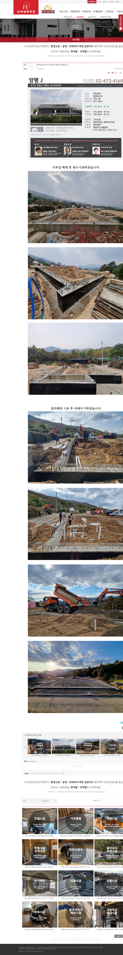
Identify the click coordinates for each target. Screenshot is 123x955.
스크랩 (115, 72)
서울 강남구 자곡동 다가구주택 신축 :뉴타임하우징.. (76, 836)
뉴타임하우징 (40, 68)
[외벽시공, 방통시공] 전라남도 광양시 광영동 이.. (39, 867)
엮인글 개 (34, 761)
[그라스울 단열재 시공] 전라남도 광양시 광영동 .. (39, 836)
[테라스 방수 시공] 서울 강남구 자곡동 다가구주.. (76, 867)
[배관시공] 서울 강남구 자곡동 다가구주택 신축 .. (76, 929)
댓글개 (28, 761)
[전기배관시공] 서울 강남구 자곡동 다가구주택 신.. (40, 898)
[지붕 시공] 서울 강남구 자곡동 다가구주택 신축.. (76, 898)
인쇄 (110, 72)
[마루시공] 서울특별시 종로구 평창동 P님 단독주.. (40, 929)
